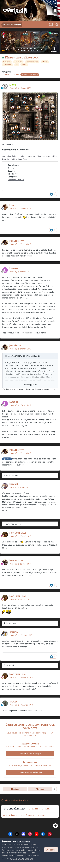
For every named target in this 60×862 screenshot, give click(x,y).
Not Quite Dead (17, 532)
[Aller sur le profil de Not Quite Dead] (5, 534)
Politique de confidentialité (21, 858)
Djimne (8, 72)
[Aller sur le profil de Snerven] (5, 703)
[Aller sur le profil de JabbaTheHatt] (5, 242)
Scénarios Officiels (16, 180)
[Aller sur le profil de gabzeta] (5, 633)
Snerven (13, 701)
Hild (11, 205)
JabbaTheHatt (16, 240)
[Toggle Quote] (6, 356)
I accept (52, 850)
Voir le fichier (8, 144)
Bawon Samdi (16, 560)
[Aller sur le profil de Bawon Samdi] (5, 562)
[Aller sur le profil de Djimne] (5, 86)
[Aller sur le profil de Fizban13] (5, 486)
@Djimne (6, 459)
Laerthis (13, 268)
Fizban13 (13, 484)
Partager (16, 789)
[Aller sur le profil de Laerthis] (5, 270)
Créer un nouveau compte (30, 753)
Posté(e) (20, 88)
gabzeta (13, 632)
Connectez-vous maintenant (30, 772)
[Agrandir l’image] (21, 542)
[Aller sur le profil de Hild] (5, 207)
